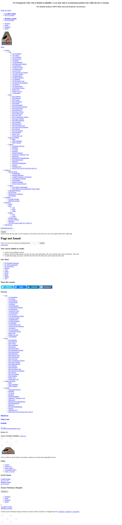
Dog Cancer (16, 100)
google (7, 28)
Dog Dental (15, 103)
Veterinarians (16, 173)
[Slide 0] (1, 427)
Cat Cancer (15, 55)
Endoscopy (15, 156)
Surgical (14, 165)
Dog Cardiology (17, 101)
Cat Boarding (16, 93)
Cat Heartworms (17, 69)
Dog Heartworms (17, 113)
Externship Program (14, 190)
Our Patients (12, 196)
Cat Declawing (16, 59)
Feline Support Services (19, 184)
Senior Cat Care (17, 91)
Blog (9, 206)
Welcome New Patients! (15, 194)
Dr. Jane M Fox (9, 266)
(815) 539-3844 (9, 20)
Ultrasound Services (18, 146)
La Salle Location (13, 199)
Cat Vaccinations (17, 86)
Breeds (10, 213)
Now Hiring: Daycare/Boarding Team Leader (26, 189)
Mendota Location (13, 201)
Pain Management (17, 160)
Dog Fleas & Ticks (18, 112)
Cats (9, 52)
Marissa (7, 268)
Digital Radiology (17, 153)
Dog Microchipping (18, 120)
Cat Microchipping (18, 77)
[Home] (7, 45)
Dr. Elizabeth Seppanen (12, 263)
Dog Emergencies (17, 108)
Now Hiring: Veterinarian (20, 187)
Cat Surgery (15, 84)
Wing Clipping (16, 142)
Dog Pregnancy (17, 124)
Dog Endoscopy (17, 110)
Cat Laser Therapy (17, 74)
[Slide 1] (3, 427)
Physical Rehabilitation (19, 163)
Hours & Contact (6, 10)
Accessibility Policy (10, 470)
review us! (22, 436)
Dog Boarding (16, 132)
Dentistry (15, 151)
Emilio (7, 271)
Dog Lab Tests (16, 115)
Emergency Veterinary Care (20, 154)
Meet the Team (12, 172)
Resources (8, 202)
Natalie (7, 277)
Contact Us (8, 466)
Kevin (6, 273)
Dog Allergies (16, 96)
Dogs (10, 95)
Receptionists (16, 180)
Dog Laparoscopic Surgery (20, 117)
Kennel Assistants (17, 182)
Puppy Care (15, 134)
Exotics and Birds (13, 137)
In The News (12, 192)
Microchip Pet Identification (20, 158)
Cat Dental (15, 60)
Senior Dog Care (17, 136)
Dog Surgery (16, 129)
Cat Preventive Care (18, 81)
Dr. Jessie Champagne (11, 265)
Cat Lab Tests (16, 71)
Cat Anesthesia (16, 54)
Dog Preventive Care (18, 125)
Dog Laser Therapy (18, 119)
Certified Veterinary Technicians (22, 177)
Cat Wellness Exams (18, 88)
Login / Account (9, 471)
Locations (7, 197)
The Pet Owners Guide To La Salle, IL (20, 223)
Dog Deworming (17, 105)
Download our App (6, 228)
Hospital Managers (18, 175)
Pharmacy (15, 161)
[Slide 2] (5, 427)
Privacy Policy (9, 468)
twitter (6, 25)
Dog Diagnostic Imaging (19, 107)
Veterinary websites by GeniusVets (68, 511)
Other (14, 211)
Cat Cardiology (16, 57)
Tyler (6, 270)
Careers (10, 185)
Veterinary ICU (16, 166)
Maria (6, 275)
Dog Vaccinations (17, 131)
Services (7, 50)
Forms (10, 204)
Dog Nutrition (16, 122)
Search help (4, 245)
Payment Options (13, 219)
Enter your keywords (7, 243)
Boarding (15, 148)
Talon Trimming (17, 141)
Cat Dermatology (17, 62)
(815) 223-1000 (9, 15)
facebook (7, 23)
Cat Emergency (17, 66)
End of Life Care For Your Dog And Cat (24, 168)
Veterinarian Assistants (19, 178)
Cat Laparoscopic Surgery (20, 72)
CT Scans (15, 149)
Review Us (4, 491)
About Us (7, 170)
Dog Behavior (16, 98)
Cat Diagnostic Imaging (19, 64)
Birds (13, 139)
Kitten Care (15, 89)
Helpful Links (12, 218)
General (10, 144)
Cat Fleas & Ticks (17, 67)
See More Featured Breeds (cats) (10, 428)
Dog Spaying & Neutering (20, 127)
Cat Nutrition (16, 79)
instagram (7, 27)
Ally (6, 278)
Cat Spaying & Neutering (20, 83)
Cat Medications (17, 76)
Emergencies (8, 225)
